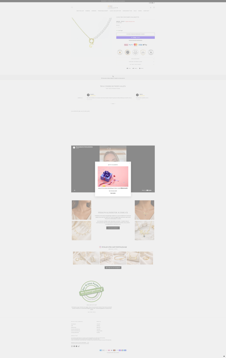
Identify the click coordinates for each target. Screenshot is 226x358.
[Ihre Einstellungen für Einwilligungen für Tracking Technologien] (224, 356)
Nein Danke (113, 193)
